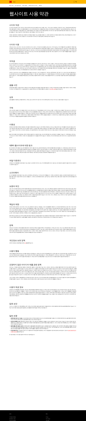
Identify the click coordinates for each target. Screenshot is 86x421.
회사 (14, 1)
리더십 (47, 416)
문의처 (40, 5)
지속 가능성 (24, 5)
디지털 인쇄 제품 (12, 416)
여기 (25, 243)
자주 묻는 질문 (53, 89)
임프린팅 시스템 (12, 418)
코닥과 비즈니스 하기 (33, 5)
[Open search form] (76, 2)
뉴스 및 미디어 (18, 5)
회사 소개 (11, 5)
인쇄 (10, 413)
